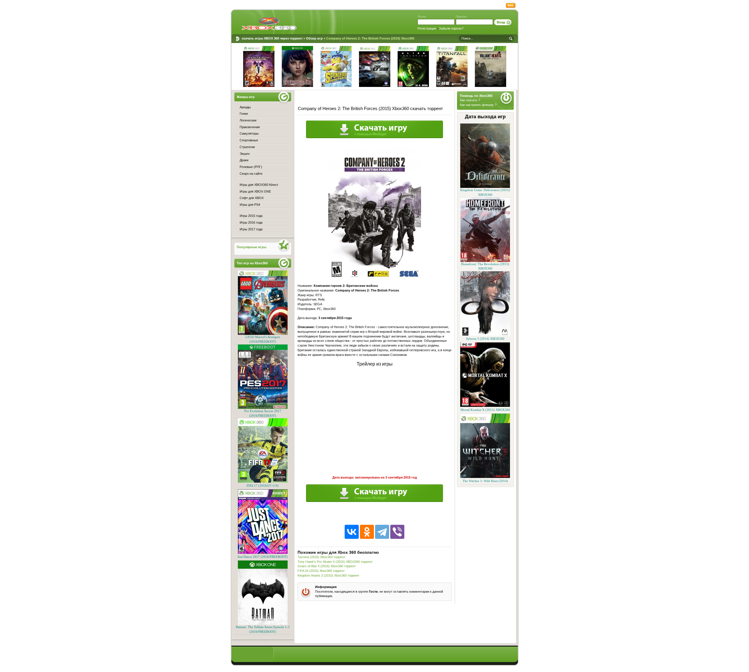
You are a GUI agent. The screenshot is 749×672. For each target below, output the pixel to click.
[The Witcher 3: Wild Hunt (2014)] (485, 477)
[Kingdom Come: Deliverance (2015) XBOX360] (485, 186)
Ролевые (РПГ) (251, 167)
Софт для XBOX (252, 198)
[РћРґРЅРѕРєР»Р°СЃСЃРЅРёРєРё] (367, 532)
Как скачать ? (470, 100)
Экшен (245, 153)
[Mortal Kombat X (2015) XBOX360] (485, 405)
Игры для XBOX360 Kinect (259, 184)
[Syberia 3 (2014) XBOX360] (485, 334)
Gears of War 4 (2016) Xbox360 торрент (327, 566)
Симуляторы (249, 133)
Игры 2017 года (251, 229)
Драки (244, 160)
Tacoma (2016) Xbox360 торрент (321, 557)
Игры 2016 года (251, 222)
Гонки (244, 113)
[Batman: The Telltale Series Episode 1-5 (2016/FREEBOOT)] (263, 623)
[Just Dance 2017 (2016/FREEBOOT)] (263, 552)
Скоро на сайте (251, 173)
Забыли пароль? (451, 28)
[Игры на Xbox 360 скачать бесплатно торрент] (269, 23)
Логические (248, 120)
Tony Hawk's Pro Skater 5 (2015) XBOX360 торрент (335, 561)
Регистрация (427, 28)
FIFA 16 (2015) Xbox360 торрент (321, 570)
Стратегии (247, 147)
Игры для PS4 (250, 204)
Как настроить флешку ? (478, 105)
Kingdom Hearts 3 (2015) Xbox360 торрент (328, 575)
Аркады (245, 107)
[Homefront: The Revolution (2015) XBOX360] (485, 261)
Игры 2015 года (251, 215)
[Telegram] (382, 532)
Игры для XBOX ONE (255, 191)
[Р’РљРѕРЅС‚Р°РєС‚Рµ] (352, 532)
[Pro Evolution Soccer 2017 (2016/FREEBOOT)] (263, 407)
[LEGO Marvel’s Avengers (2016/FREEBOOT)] (263, 333)
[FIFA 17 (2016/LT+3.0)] (263, 481)
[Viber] (397, 532)
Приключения (250, 127)
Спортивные (249, 140)
